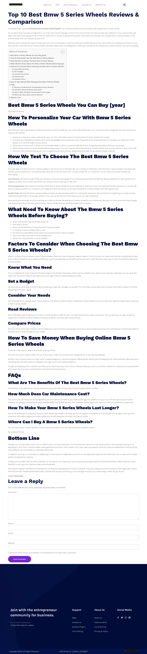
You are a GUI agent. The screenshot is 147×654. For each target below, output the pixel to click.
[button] (124, 5)
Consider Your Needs (22, 74)
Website (11, 543)
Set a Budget (19, 71)
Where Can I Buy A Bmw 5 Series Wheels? (28, 95)
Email (11, 533)
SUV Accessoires (70, 5)
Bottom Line (16, 98)
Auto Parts (18, 476)
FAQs (13, 85)
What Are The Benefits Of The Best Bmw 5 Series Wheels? (34, 87)
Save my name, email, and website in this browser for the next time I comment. (43, 553)
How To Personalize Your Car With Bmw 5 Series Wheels (32, 58)
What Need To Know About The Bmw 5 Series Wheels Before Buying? (37, 64)
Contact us (86, 5)
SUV (57, 5)
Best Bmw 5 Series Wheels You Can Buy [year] (28, 55)
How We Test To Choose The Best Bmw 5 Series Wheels (32, 61)
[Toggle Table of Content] (61, 52)
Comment (13, 492)
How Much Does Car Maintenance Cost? (28, 90)
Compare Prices (19, 79)
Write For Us (101, 5)
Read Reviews (19, 76)
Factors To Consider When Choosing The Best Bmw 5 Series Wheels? (37, 66)
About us (47, 5)
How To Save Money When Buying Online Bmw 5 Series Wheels (35, 82)
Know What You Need (21, 69)
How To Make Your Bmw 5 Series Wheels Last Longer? (32, 92)
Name (11, 523)
